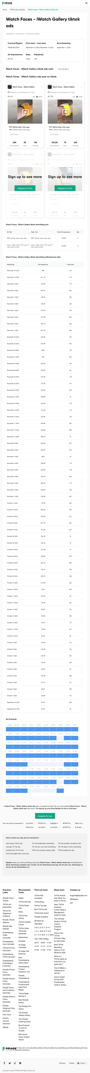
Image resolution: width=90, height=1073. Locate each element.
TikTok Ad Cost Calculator (9, 949)
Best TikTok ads (40, 909)
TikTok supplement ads (66, 850)
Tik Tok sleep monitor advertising (69, 847)
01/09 (36, 949)
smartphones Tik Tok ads (14, 850)
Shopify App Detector (7, 927)
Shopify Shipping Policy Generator (9, 1008)
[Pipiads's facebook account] (4, 1063)
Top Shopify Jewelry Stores (24, 1013)
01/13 (43, 946)
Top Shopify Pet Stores (25, 1007)
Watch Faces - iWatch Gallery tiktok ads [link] (43, 9)
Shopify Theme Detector (8, 921)
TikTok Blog (39, 902)
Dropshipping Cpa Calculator (8, 942)
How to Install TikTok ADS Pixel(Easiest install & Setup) (60, 981)
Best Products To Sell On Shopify (24, 1028)
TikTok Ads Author (41, 913)
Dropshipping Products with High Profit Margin (24, 986)
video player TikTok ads (14, 843)
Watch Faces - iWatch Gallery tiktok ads (81, 823)
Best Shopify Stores (23, 1001)
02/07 (36, 942)
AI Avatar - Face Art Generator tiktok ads (81, 827)
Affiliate (5, 1027)
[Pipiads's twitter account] (9, 1063)
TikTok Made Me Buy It (24, 994)
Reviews (22, 941)
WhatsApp (74, 899)
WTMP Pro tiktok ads (44, 823)
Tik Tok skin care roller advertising (44, 847)
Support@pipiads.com (78, 895)
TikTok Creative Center (25, 923)
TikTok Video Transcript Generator (24, 931)
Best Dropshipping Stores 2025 (24, 960)
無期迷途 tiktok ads (56, 823)
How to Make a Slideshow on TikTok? (60, 970)
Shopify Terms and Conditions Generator (8, 990)
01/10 (49, 946)
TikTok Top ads (40, 905)
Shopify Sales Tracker (8, 899)
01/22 (49, 942)
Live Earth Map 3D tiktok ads (32, 823)
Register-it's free (25, 188)
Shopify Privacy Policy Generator (9, 972)
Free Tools (7, 1014)
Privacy (62, 1063)
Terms (71, 1063)
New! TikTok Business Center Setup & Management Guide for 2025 (60, 909)
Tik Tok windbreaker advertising (43, 843)
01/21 (36, 946)
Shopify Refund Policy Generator (9, 981)
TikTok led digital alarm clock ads (17, 853)
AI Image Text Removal (24, 952)
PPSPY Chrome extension (6, 1021)
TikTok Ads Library (23, 916)
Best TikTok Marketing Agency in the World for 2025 (60, 948)
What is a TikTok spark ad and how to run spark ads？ (60, 960)
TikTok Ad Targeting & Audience (7, 913)
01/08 (43, 949)
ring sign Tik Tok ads (13, 847)
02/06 (43, 942)
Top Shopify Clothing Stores (25, 1020)
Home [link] (5, 9)
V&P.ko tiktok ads (32, 827)
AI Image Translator (22, 946)
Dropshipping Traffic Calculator (8, 935)
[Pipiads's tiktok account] (15, 1063)
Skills (21, 912)
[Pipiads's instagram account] (20, 1063)
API (71, 903)
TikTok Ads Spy (25, 901)
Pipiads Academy (41, 916)
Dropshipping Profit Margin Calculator (8, 963)
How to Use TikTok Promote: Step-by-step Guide (60, 937)
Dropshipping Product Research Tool (24, 969)
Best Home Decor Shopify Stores (24, 1037)
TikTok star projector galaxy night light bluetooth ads (45, 850)
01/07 (49, 949)
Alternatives (23, 937)
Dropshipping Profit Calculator (9, 955)
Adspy (21, 898)
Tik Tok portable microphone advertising (71, 843)
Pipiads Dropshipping (24, 976)
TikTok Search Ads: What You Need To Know (60, 898)
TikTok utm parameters (7, 905)
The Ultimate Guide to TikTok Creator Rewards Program (60, 923)
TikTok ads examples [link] (17, 9)
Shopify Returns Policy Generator (9, 999)
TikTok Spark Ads (24, 906)
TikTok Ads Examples (38, 896)
